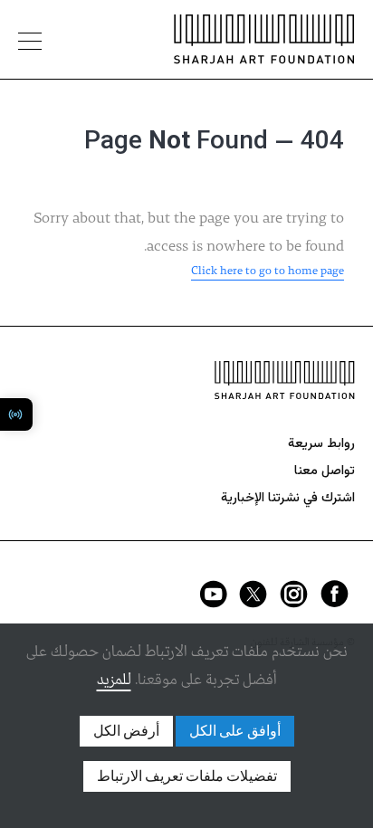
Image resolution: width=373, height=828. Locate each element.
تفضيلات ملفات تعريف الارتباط (187, 776)
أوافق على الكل (235, 731)
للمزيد (114, 680)
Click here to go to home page (267, 271)
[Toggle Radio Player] (16, 414)
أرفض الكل (126, 731)
